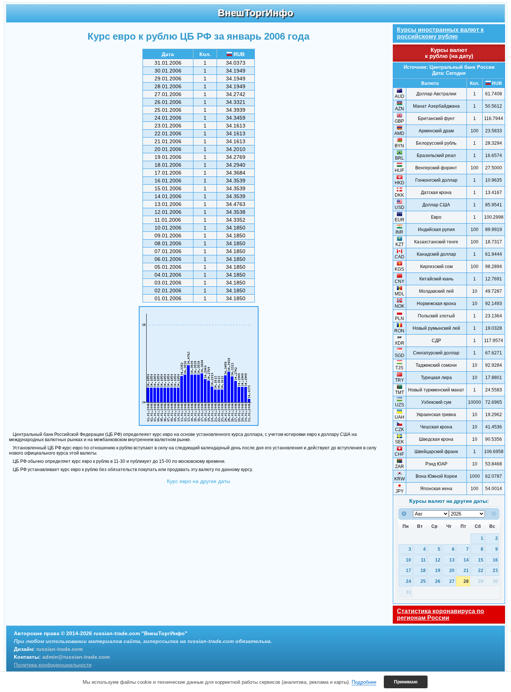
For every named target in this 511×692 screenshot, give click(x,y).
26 (437, 581)
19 (437, 570)
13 (452, 559)
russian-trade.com (59, 649)
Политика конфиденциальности (53, 665)
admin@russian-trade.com (76, 657)
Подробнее (364, 682)
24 (408, 581)
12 (437, 559)
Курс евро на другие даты (198, 481)
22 (480, 570)
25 (423, 581)
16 (495, 559)
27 (452, 581)
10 (408, 559)
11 (423, 559)
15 (480, 559)
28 (466, 581)
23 (495, 570)
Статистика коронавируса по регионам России (440, 614)
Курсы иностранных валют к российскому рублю (440, 33)
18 (423, 570)
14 (466, 559)
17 (408, 570)
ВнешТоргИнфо (255, 12)
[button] (406, 682)
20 (452, 570)
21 (466, 570)
